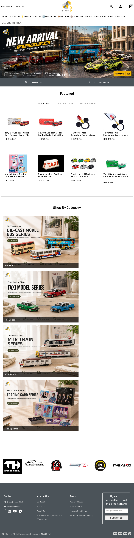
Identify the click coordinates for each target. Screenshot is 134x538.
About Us (41, 511)
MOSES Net (46, 534)
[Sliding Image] (67, 52)
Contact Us (42, 502)
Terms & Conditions (78, 511)
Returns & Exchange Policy (82, 515)
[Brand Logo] (34, 465)
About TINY (42, 506)
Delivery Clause (76, 502)
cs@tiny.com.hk (14, 506)
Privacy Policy (76, 506)
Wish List (20, 6)
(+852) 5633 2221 (15, 502)
